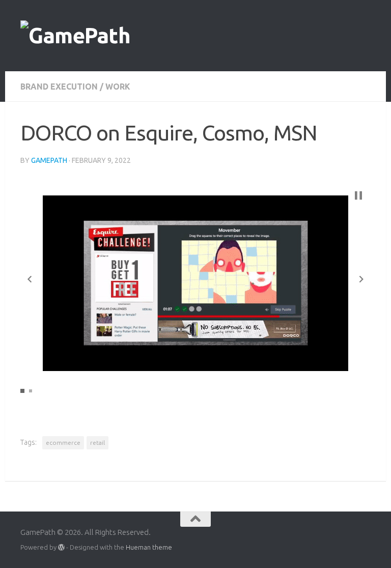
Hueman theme (149, 547)
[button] (29, 279)
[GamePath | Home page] (75, 35)
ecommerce (63, 442)
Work (117, 86)
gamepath (49, 160)
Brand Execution (59, 86)
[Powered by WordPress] (61, 547)
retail (97, 442)
